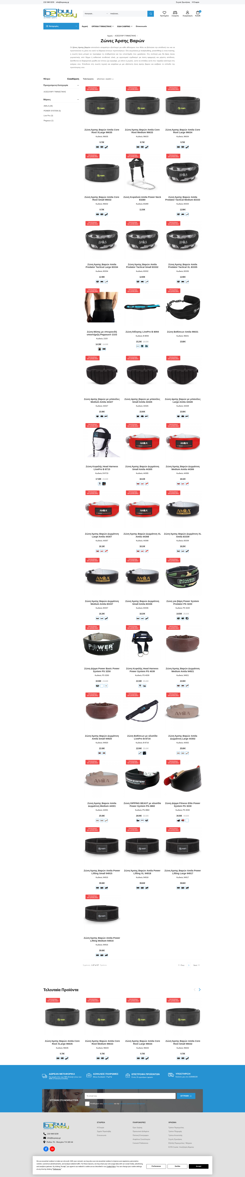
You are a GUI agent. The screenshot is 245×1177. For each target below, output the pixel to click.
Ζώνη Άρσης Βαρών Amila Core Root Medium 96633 (142, 131)
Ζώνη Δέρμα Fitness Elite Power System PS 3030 (182, 804)
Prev (182, 965)
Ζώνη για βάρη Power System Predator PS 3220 (182, 602)
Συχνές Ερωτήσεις (183, 2)
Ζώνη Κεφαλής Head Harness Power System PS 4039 (142, 670)
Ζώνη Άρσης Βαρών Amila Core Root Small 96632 (101, 198)
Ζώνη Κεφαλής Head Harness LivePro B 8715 (102, 468)
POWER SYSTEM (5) (52, 111)
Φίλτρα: (46, 79)
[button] (61, 26)
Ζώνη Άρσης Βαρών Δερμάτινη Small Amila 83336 (142, 602)
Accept (198, 1166)
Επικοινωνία (141, 26)
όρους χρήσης (108, 1104)
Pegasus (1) (48, 121)
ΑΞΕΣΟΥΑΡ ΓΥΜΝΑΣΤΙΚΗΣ (125, 36)
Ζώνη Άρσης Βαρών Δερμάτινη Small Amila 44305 (142, 468)
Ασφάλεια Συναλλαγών (141, 1139)
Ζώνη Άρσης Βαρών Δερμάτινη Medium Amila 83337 (102, 602)
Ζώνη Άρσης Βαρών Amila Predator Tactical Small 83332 (142, 266)
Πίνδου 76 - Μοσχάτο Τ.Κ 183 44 (60, 1142)
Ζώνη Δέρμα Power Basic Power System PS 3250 (101, 670)
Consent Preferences (140, 1143)
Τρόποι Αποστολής (175, 1135)
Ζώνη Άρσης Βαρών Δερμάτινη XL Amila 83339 (182, 535)
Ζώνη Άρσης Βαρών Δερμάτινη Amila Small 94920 (102, 737)
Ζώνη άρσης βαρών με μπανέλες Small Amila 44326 (142, 400)
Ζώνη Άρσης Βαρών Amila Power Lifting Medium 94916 (102, 939)
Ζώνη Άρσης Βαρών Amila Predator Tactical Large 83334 (102, 266)
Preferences (156, 1166)
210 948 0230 (48, 2)
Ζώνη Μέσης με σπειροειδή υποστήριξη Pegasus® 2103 (102, 333)
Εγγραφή (185, 1096)
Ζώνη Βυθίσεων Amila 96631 (182, 332)
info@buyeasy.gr (62, 2)
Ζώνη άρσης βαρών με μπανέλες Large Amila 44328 (183, 400)
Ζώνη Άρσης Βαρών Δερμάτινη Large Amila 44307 (102, 535)
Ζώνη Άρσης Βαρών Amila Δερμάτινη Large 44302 (182, 737)
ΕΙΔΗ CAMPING (123, 26)
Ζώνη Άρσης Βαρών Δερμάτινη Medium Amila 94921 (183, 670)
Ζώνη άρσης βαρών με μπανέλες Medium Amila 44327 (102, 400)
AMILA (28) (48, 106)
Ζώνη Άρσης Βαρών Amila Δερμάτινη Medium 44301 (101, 804)
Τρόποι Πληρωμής (175, 1131)
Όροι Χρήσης (137, 1128)
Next (195, 965)
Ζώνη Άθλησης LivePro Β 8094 (142, 332)
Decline (177, 1166)
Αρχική (85, 26)
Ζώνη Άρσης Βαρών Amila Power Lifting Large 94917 (182, 872)
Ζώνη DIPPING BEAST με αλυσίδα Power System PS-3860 (142, 804)
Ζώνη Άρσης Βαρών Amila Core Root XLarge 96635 (101, 131)
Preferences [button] (57, 1169)
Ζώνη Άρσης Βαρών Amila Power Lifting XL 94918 (142, 872)
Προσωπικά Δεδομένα (141, 1131)
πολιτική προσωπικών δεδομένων (132, 1104)
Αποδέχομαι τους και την (117, 1104)
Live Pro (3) (48, 116)
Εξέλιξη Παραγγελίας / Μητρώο (180, 1143)
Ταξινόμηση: (88, 79)
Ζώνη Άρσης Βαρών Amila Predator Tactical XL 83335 (182, 266)
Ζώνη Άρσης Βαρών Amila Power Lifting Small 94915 (102, 872)
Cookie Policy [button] (111, 1166)
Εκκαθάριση (73, 79)
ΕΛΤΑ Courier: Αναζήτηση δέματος (181, 1147)
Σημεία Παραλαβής (104, 1131)
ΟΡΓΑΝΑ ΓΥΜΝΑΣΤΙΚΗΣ (102, 26)
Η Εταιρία (195, 2)
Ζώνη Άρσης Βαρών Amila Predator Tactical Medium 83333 (182, 198)
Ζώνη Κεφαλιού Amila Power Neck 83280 (142, 198)
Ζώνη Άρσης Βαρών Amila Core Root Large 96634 (182, 131)
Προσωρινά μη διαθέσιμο (92, 88)
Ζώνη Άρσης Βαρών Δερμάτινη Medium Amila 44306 (183, 468)
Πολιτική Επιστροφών (141, 1135)
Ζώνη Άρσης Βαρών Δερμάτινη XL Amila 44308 (142, 535)
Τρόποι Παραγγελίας (176, 1128)
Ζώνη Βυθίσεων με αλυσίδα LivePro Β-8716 (142, 737)
